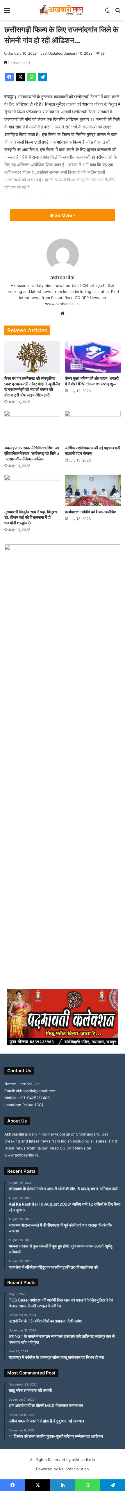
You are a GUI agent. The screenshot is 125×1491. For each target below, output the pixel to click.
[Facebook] (9, 77)
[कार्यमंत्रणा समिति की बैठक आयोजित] (93, 490)
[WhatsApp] (31, 77)
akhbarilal (62, 277)
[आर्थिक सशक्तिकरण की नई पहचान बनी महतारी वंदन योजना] (93, 426)
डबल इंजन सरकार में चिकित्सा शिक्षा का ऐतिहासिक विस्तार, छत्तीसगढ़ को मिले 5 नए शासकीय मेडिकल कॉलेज (31, 453)
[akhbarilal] (62, 10)
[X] (20, 77)
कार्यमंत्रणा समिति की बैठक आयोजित (90, 511)
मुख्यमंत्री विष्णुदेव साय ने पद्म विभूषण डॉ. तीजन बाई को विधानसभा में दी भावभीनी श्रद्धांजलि (30, 517)
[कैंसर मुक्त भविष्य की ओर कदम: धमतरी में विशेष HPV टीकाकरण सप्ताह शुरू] (93, 357)
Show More (61, 215)
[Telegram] (42, 77)
